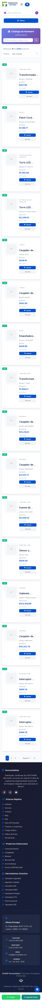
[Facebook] (4, 792)
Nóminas (8, 856)
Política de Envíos (11, 834)
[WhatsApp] (10, 792)
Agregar (30, 92)
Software (8, 804)
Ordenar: (6, 54)
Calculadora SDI (10, 905)
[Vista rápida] (15, 70)
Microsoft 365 (10, 860)
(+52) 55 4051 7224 (16, 948)
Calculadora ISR (10, 886)
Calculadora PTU (11, 897)
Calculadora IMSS (11, 890)
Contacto (8, 812)
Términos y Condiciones (13, 827)
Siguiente (26, 758)
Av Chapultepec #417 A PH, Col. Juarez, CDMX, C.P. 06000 (18, 927)
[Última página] (34, 758)
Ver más (29, 96)
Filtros (22, 21)
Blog (6, 815)
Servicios (8, 808)
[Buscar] (36, 12)
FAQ (6, 819)
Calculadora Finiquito (12, 893)
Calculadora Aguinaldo (13, 878)
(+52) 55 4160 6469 (16, 940)
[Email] (16, 792)
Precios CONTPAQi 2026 (14, 867)
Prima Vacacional (11, 901)
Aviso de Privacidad (12, 823)
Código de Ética (10, 830)
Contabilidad (9, 853)
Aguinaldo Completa (12, 882)
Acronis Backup (10, 864)
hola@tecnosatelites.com (18, 955)
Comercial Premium (12, 849)
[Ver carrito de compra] (37, 989)
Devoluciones (10, 838)
